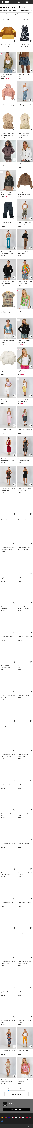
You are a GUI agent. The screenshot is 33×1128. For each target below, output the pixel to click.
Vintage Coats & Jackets (19, 14)
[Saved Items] (27, 2)
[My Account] (23, 2)
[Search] (19, 2)
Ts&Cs (30, 1125)
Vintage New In (5, 14)
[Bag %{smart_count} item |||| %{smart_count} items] (31, 2)
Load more (16, 1094)
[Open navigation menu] (2, 2)
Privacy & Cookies (24, 1125)
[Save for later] (14, 41)
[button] (2, 1117)
